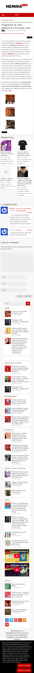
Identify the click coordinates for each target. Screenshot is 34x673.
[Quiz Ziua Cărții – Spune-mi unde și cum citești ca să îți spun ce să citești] (8, 597)
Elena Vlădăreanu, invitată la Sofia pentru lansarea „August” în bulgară (20, 410)
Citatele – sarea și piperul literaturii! (7, 179)
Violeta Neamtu (11, 30)
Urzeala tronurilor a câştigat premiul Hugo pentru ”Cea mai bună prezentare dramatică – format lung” (25, 182)
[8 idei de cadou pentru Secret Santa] (8, 495)
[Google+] (16, 620)
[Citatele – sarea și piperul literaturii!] (6, 176)
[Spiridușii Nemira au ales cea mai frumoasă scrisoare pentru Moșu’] (8, 545)
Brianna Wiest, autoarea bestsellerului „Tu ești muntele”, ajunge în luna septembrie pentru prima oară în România (19, 437)
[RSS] (24, 620)
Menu (17, 15)
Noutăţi (18, 43)
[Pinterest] (7, 624)
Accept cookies (24, 665)
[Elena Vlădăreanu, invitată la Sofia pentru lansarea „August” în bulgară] (8, 413)
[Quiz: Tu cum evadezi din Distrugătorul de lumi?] (8, 614)
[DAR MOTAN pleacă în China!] (8, 537)
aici (10, 90)
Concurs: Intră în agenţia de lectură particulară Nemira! (24, 153)
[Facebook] (7, 620)
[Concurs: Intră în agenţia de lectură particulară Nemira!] (23, 150)
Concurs (7, 580)
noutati (16, 33)
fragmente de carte (8, 33)
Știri (11, 20)
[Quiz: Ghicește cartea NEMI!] (8, 589)
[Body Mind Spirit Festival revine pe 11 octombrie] (6, 150)
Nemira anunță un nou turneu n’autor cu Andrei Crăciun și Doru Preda (19, 401)
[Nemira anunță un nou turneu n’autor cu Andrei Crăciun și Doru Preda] (8, 404)
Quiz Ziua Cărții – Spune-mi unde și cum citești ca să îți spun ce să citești (20, 594)
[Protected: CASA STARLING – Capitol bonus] (8, 325)
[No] (32, 657)
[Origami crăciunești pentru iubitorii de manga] (8, 487)
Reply (30, 212)
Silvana (19, 230)
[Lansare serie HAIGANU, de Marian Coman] (8, 316)
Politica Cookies (24, 670)
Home (6, 20)
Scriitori (7, 500)
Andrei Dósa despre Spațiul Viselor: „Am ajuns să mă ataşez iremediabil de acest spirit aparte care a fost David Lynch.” (20, 459)
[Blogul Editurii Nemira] (17, 9)
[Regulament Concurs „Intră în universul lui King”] (8, 606)
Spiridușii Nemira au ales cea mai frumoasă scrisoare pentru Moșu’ (20, 542)
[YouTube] (20, 620)
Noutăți (6, 308)
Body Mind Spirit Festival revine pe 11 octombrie (7, 153)
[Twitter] (11, 620)
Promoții (21, 33)
